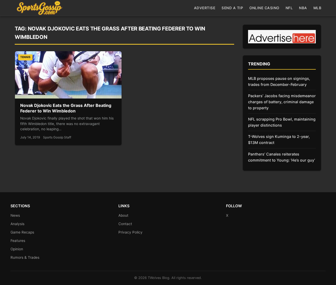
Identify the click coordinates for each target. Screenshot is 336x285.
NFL (289, 8)
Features (17, 241)
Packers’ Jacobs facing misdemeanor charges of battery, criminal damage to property (282, 102)
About (123, 215)
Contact (125, 224)
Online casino (264, 8)
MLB (317, 8)
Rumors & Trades (24, 257)
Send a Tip (232, 8)
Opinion (16, 249)
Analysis (17, 224)
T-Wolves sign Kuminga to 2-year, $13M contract (279, 139)
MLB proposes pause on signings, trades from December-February (279, 81)
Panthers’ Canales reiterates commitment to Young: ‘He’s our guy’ (281, 157)
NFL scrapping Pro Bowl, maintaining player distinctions (282, 122)
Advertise (205, 8)
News (15, 215)
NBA (303, 8)
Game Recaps (22, 232)
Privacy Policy (130, 232)
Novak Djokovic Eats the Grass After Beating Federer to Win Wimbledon (65, 108)
